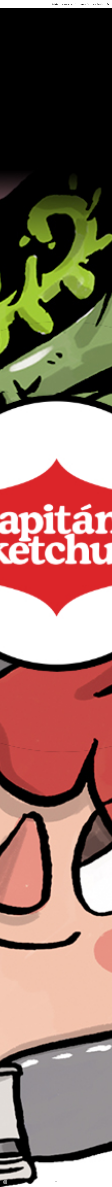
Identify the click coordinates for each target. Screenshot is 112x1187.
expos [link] (83, 4)
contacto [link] (98, 4)
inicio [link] (55, 4)
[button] (108, 4)
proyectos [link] (67, 4)
